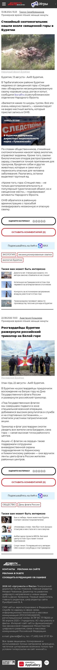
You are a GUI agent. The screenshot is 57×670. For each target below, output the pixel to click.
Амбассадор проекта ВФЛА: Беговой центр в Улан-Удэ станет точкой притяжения (31, 538)
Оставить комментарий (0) (29, 232)
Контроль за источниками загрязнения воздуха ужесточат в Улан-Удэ (32, 292)
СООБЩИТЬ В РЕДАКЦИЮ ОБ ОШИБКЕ (24, 577)
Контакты (8, 569)
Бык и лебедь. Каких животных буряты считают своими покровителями (31, 518)
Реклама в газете (13, 573)
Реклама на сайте (28, 569)
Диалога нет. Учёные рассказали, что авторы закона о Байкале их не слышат (32, 274)
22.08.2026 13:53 (9, 318)
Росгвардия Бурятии (12, 377)
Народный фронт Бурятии (15, 71)
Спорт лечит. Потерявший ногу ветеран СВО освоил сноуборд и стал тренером (32, 546)
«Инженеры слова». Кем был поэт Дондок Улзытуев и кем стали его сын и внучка (33, 528)
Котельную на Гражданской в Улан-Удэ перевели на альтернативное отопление (32, 283)
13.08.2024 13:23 (9, 12)
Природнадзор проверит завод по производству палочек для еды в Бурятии (33, 302)
